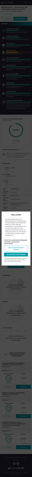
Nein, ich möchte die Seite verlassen (16, 248)
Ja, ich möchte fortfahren (16, 254)
